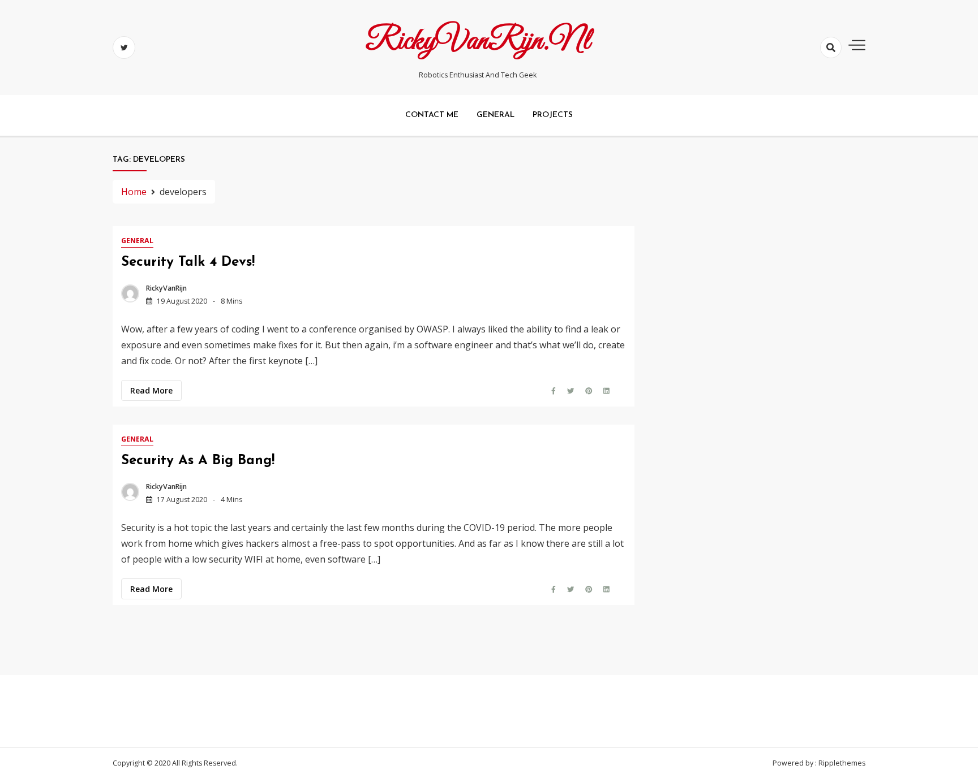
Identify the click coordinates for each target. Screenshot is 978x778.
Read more (151, 390)
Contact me (431, 115)
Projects (553, 115)
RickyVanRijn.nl (478, 41)
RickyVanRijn (166, 288)
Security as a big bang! (197, 461)
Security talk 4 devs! (188, 262)
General (495, 115)
